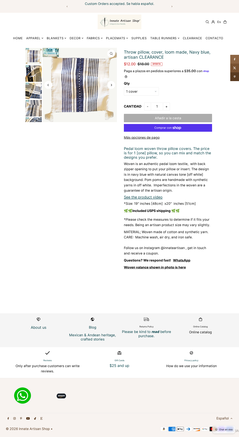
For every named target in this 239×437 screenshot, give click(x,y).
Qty (127, 83)
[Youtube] (28, 418)
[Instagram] (14, 418)
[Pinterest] (21, 418)
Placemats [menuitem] (115, 38)
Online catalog (200, 332)
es (219, 22)
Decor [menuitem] (75, 38)
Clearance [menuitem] (192, 38)
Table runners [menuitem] (163, 38)
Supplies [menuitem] (139, 38)
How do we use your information (191, 366)
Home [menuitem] (18, 38)
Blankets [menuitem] (55, 38)
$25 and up (119, 365)
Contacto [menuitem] (214, 38)
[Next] (172, 6)
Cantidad (133, 106)
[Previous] (67, 6)
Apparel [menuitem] (33, 38)
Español (222, 418)
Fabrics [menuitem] (93, 38)
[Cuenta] (213, 21)
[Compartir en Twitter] (234, 68)
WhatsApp (181, 260)
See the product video (143, 197)
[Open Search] (207, 21)
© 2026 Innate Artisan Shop (28, 429)
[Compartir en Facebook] (234, 59)
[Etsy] (41, 418)
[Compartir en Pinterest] (234, 76)
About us (38, 327)
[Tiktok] (35, 418)
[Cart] (225, 21)
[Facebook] (8, 418)
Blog (92, 327)
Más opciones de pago (142, 138)
